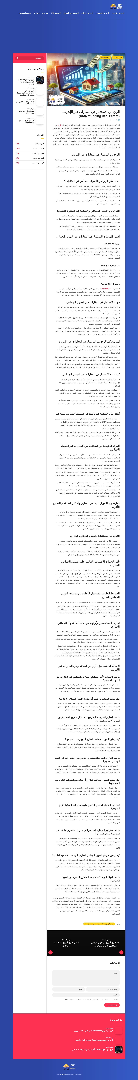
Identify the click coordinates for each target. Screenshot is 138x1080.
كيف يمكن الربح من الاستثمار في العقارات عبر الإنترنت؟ (99, 924)
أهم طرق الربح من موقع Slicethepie (26, 112)
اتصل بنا (36, 13)
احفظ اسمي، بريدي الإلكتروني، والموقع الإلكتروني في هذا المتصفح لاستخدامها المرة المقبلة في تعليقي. (90, 1000)
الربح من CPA (56, 13)
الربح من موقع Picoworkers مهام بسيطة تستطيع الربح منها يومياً (25, 93)
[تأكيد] (18, 58)
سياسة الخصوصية (25, 13)
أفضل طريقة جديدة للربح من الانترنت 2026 (25, 103)
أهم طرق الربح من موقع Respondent (26, 122)
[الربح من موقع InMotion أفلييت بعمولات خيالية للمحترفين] (40, 80)
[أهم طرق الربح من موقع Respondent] (40, 120)
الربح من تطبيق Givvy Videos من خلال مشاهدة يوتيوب (93, 1031)
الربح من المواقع (87, 13)
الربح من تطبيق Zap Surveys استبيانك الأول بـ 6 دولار (94, 1040)
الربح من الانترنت (118, 13)
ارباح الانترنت (63, 1074)
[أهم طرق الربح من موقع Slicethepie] (40, 111)
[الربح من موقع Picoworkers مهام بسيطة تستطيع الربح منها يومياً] (40, 91)
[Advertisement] (69, 33)
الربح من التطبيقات (102, 13)
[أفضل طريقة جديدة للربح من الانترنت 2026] (40, 102)
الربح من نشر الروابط (71, 13)
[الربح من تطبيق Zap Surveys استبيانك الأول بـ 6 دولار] (119, 1040)
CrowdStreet (106, 289)
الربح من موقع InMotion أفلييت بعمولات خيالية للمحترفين (26, 82)
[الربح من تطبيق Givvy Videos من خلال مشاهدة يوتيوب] (119, 1030)
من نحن (45, 13)
